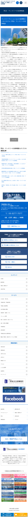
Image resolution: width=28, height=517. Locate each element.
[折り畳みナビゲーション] (25, 2)
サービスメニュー (4, 412)
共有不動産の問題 (4, 309)
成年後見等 (3, 330)
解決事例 (2, 282)
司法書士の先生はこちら (11, 245)
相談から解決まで (4, 285)
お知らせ (2, 357)
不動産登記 (3, 326)
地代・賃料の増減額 (4, 323)
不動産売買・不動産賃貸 (5, 302)
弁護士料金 (3, 289)
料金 (2, 416)
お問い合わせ (3, 353)
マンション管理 (4, 316)
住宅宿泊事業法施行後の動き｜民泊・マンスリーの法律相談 (13, 168)
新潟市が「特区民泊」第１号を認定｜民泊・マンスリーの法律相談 (14, 186)
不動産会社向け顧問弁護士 (6, 333)
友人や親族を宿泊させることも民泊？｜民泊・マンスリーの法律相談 (14, 181)
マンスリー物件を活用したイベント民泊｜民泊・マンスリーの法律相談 (14, 155)
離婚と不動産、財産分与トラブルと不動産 (9, 336)
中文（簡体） (12, 262)
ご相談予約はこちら (15, 226)
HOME (2, 278)
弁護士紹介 (3, 346)
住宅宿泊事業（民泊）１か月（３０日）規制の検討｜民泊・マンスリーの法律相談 (14, 177)
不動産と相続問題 (4, 305)
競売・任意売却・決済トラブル (7, 319)
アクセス (2, 364)
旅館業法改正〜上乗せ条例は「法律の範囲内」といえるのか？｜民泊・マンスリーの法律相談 (14, 164)
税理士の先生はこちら (11, 240)
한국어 (10, 267)
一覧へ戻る (14, 139)
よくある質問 (3, 367)
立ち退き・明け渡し (4, 298)
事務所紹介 (3, 350)
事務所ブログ (3, 360)
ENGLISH (11, 256)
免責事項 (2, 371)
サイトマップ (3, 374)
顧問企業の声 (17, 409)
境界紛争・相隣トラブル (5, 312)
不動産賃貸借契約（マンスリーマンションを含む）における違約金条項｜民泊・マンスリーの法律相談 (14, 160)
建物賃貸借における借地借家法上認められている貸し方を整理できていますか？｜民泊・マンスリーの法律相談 (14, 172)
